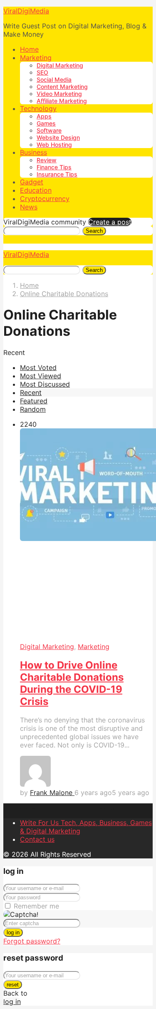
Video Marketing (59, 93)
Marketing (36, 57)
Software (49, 130)
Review (47, 160)
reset (13, 984)
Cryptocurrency (44, 198)
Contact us (37, 839)
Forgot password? (31, 941)
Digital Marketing (60, 65)
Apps (44, 116)
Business (33, 152)
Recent (31, 392)
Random (33, 409)
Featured (33, 401)
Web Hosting (54, 144)
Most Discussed (45, 384)
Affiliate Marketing (62, 100)
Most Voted (38, 367)
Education (36, 190)
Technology (38, 108)
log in (13, 932)
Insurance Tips (57, 174)
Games (46, 123)
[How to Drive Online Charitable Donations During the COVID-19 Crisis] (86, 535)
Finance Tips (54, 167)
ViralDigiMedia (26, 11)
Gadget (31, 182)
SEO (42, 72)
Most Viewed (40, 376)
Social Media (54, 79)
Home (29, 49)
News (28, 207)
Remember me (36, 906)
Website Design (58, 137)
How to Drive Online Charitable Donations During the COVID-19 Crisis (72, 683)
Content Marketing (62, 86)
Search (94, 231)
